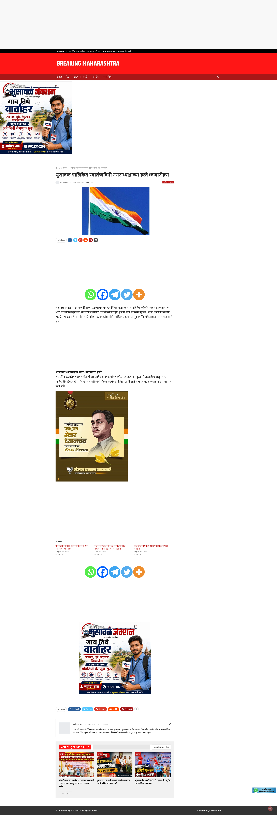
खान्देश (95, 77)
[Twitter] (127, 294)
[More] (139, 294)
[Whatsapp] (90, 294)
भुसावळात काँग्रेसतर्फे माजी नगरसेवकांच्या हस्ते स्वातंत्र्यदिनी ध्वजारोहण (72, 547)
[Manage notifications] (270, 808)
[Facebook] (102, 294)
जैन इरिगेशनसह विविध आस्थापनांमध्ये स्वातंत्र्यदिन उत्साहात (151, 547)
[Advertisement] (138, 24)
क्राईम (85, 77)
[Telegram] (114, 294)
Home (59, 77)
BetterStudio (216, 810)
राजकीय (107, 77)
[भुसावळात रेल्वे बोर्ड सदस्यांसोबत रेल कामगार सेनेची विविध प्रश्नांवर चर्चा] (114, 764)
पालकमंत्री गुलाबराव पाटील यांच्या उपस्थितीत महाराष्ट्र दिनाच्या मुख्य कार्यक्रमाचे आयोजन (109, 547)
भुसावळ (171, 182)
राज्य (76, 77)
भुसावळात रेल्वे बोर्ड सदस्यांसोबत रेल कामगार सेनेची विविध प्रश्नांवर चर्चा (90, 51)
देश (68, 77)
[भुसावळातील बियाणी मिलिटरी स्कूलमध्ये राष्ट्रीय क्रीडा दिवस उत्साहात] (153, 764)
